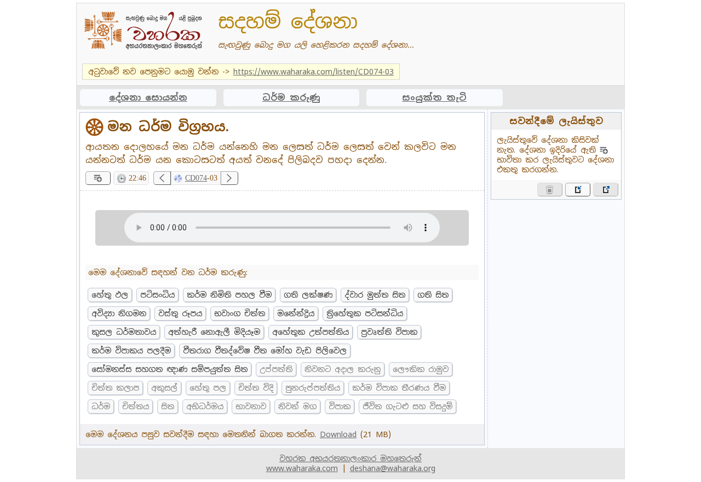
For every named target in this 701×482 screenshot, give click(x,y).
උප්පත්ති (276, 369)
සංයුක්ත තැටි (434, 97)
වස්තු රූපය (180, 313)
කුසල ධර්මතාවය (123, 332)
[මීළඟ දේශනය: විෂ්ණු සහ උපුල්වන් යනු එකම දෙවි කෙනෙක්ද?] (229, 178)
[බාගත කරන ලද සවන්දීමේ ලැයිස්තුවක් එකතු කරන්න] (577, 189)
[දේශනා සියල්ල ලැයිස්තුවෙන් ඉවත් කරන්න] (549, 189)
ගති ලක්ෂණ (308, 295)
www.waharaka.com (302, 468)
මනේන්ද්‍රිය (295, 313)
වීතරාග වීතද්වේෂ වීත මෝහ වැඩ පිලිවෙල (265, 351)
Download (338, 434)
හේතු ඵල (109, 295)
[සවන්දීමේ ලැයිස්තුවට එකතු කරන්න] (98, 178)
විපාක (339, 406)
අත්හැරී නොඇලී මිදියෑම (214, 332)
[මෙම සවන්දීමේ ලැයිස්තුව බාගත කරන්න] (605, 189)
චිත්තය (135, 406)
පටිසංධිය (157, 295)
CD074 (196, 178)
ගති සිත (433, 295)
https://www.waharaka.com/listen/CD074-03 (313, 72)
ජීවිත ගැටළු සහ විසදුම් (407, 406)
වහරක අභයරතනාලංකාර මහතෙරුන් (350, 458)
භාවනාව (250, 406)
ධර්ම (100, 406)
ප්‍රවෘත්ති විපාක (389, 332)
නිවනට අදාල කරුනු (342, 369)
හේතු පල (207, 388)
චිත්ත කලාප (115, 388)
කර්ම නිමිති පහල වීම (229, 295)
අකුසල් (164, 388)
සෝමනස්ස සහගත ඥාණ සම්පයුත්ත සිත (169, 369)
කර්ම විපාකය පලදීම (131, 351)
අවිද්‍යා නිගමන (118, 313)
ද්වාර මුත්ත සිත (374, 295)
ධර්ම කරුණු (291, 97)
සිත (167, 406)
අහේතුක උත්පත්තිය (310, 332)
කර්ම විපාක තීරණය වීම (399, 388)
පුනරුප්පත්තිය (312, 388)
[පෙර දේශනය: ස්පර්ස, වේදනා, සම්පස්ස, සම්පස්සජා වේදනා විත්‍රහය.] (162, 178)
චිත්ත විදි (255, 388)
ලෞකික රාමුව (421, 369)
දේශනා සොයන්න (148, 97)
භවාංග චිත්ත (239, 313)
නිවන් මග (297, 406)
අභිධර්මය (204, 406)
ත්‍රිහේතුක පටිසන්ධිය (364, 313)
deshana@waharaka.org (392, 468)
